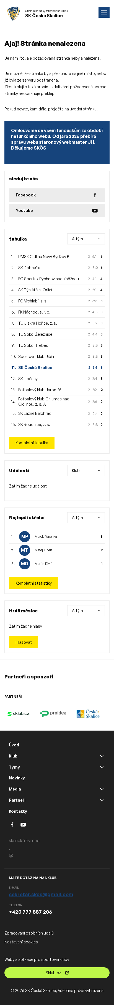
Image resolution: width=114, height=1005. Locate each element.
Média (15, 789)
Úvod (14, 745)
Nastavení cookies (21, 942)
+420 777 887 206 (30, 912)
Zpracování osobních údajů (29, 933)
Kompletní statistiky (33, 583)
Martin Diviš (43, 564)
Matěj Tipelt (43, 550)
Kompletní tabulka (31, 442)
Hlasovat (23, 642)
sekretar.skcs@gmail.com (41, 894)
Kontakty (18, 811)
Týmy (14, 767)
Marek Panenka (46, 536)
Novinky (17, 778)
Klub (13, 756)
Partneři (17, 800)
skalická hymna (24, 840)
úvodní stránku (83, 109)
